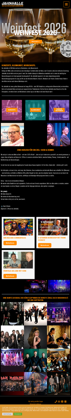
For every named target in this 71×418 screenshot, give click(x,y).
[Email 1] (59, 401)
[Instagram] (65, 401)
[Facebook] (62, 401)
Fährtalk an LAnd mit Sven (14, 271)
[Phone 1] (56, 401)
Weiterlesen (10, 243)
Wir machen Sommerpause (14, 238)
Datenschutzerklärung (35, 404)
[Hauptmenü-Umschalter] (66, 4)
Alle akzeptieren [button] (18, 414)
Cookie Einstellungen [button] (7, 414)
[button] (2, 35)
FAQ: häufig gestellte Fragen (35, 401)
